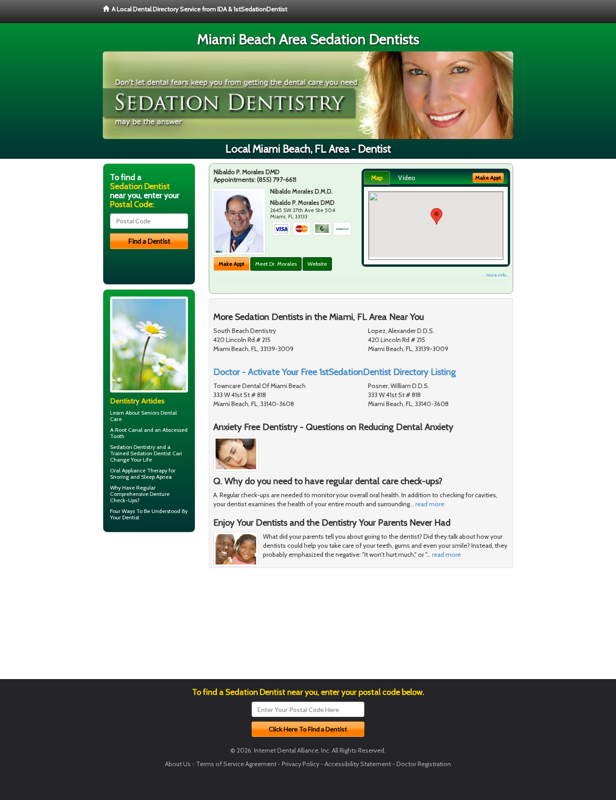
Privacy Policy (300, 764)
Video (406, 178)
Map (377, 178)
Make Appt (231, 263)
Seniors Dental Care (143, 415)
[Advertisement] (149, 609)
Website (317, 263)
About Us (178, 764)
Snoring (119, 476)
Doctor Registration (423, 764)
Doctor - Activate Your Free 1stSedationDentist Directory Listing (334, 371)
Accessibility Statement (358, 764)
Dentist (130, 517)
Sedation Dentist (150, 453)
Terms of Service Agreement (236, 764)
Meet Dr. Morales (276, 263)
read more (429, 504)
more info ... (497, 275)
